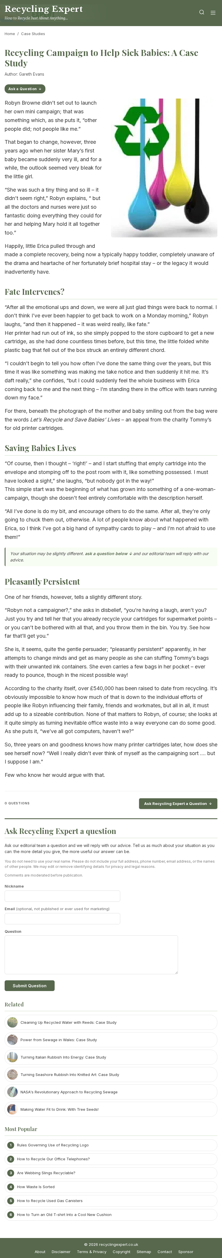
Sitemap (144, 1251)
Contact (165, 1251)
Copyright (121, 1251)
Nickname (14, 886)
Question (13, 931)
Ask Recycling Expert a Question (175, 803)
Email (57, 908)
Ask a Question (22, 89)
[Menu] (213, 13)
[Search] (202, 13)
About (40, 1251)
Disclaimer (61, 1251)
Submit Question (30, 985)
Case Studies (33, 33)
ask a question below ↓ (108, 553)
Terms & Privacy (91, 1251)
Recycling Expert (44, 9)
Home (10, 33)
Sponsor (185, 1251)
